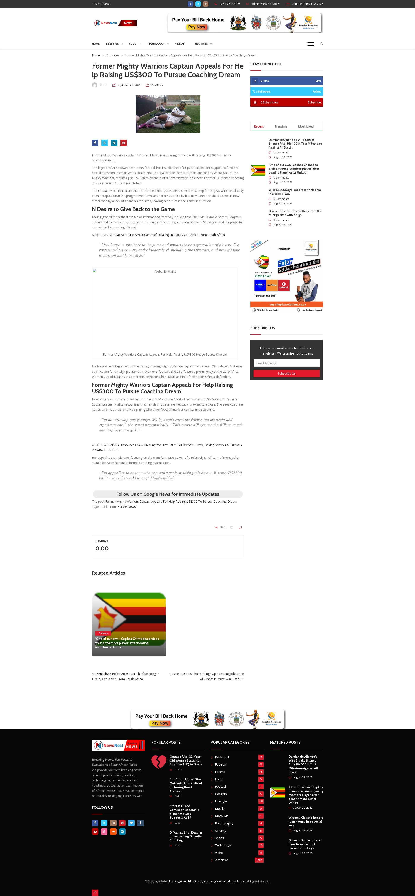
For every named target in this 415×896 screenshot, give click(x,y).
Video (219, 853)
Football (221, 786)
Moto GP (221, 816)
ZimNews (112, 55)
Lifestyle (112, 43)
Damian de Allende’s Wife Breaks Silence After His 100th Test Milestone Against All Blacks (295, 143)
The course (100, 190)
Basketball (222, 757)
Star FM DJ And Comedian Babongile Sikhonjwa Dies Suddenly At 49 (184, 811)
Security (220, 831)
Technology (156, 43)
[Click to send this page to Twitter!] (104, 143)
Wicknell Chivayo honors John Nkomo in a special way (306, 821)
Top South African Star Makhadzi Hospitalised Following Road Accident (186, 785)
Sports (219, 838)
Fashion (220, 764)
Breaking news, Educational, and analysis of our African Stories (207, 881)
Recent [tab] (259, 126)
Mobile (220, 809)
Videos (180, 43)
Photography (224, 823)
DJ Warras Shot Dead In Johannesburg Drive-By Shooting (186, 836)
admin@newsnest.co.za (266, 4)
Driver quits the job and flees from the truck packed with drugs (295, 213)
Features (201, 43)
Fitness (220, 772)
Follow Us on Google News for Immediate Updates (168, 494)
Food (133, 43)
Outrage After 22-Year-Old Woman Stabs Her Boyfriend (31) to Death (186, 760)
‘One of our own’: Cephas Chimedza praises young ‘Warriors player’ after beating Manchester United (127, 643)
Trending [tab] (281, 126)
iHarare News (126, 507)
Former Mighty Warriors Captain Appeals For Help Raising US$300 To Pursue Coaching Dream (171, 501)
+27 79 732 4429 (230, 4)
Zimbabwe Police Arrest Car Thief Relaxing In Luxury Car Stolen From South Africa (167, 235)
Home (96, 43)
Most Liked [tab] (306, 126)
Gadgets (221, 794)
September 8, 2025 (129, 85)
